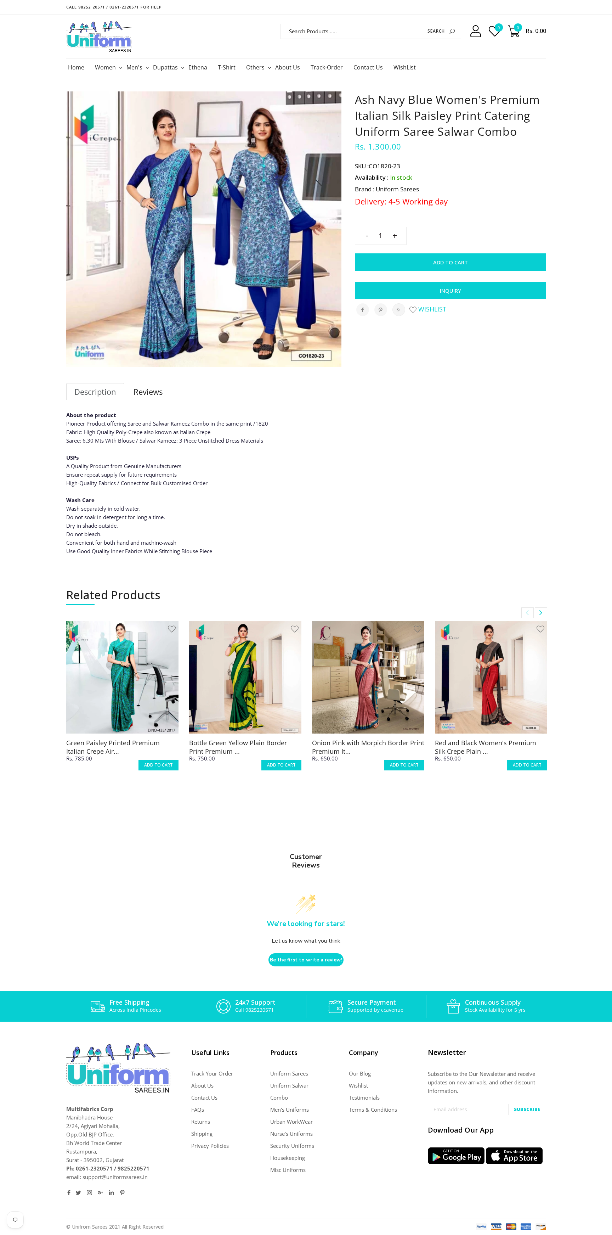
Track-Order (327, 67)
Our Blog (360, 1073)
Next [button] (541, 612)
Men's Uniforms (289, 1109)
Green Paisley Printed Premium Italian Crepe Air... (113, 747)
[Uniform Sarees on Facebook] (69, 1192)
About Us (287, 67)
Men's (135, 67)
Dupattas (166, 67)
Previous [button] (527, 612)
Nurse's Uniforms (291, 1133)
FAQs (197, 1109)
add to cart (158, 765)
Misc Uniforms (288, 1169)
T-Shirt (227, 67)
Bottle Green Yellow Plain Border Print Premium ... (238, 747)
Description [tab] (95, 391)
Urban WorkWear (291, 1121)
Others (256, 67)
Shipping (201, 1133)
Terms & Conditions (373, 1109)
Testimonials (364, 1097)
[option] (122, 702)
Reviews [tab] (148, 391)
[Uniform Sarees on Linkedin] (111, 1192)
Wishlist (431, 309)
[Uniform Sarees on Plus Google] (100, 1192)
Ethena (197, 67)
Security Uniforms (292, 1145)
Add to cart (450, 262)
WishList (404, 67)
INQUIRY (450, 290)
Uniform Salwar (289, 1085)
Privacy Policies (210, 1145)
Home (76, 67)
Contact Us (368, 67)
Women (106, 67)
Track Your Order (212, 1073)
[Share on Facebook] (362, 309)
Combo (279, 1097)
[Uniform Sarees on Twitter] (78, 1192)
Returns (200, 1121)
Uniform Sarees (289, 1073)
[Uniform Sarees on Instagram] (89, 1192)
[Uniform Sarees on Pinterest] (122, 1192)
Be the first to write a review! (306, 959)
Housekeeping (287, 1157)
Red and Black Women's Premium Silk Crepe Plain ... (485, 747)
